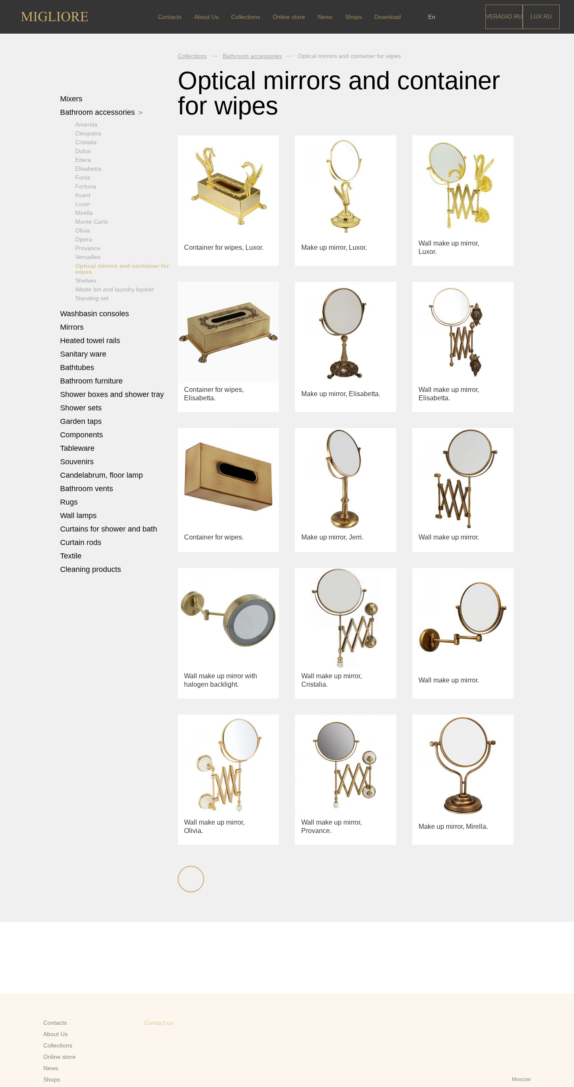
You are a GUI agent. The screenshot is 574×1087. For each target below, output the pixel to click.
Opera (83, 239)
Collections (192, 56)
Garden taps (81, 421)
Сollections (245, 16)
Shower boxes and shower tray (113, 394)
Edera (83, 160)
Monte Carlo (91, 222)
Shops (353, 16)
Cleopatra (88, 133)
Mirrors (72, 327)
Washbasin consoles (94, 313)
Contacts (170, 16)
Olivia (82, 230)
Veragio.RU (504, 16)
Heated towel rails (91, 340)
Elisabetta (88, 169)
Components (82, 435)
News (325, 16)
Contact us (159, 1022)
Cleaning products (90, 569)
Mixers (72, 99)
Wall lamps (78, 515)
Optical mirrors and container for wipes (122, 269)
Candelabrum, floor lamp (101, 475)
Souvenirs (78, 461)
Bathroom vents (86, 488)
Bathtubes (78, 367)
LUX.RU (541, 16)
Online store (289, 16)
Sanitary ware (84, 354)
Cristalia (86, 142)
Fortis (82, 177)
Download (387, 16)
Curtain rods (80, 542)
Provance (87, 248)
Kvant (82, 195)
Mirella (84, 213)
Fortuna (85, 186)
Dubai (83, 151)
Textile (72, 556)
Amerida (86, 124)
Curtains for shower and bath (108, 529)
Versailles (87, 257)
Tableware (78, 448)
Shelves (85, 280)
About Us (206, 16)
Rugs (70, 502)
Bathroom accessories (98, 112)
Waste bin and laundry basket (114, 289)
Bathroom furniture (92, 381)
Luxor (82, 204)
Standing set (91, 298)
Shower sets (82, 408)
